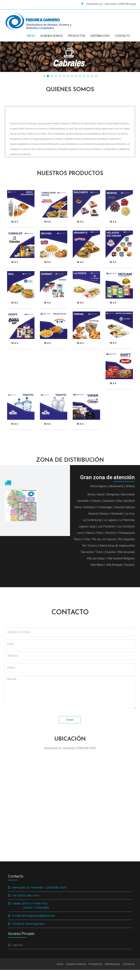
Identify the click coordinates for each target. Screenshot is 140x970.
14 (96, 76)
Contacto (122, 35)
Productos (76, 35)
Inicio (31, 35)
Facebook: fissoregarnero (28, 923)
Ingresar (17, 945)
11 (84, 76)
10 (80, 76)
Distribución (100, 35)
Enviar (70, 719)
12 (88, 76)
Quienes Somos (51, 35)
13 (92, 76)
